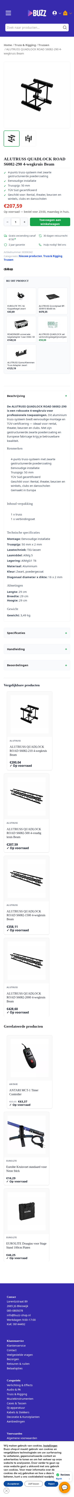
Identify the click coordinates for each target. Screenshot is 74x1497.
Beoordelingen (37, 665)
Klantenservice (16, 1345)
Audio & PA (14, 1389)
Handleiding (37, 649)
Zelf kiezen (33, 1483)
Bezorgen (13, 1359)
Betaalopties (15, 1368)
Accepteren (13, 1483)
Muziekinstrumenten (20, 1398)
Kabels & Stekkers (18, 1412)
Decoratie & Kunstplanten (23, 1417)
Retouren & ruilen (18, 1364)
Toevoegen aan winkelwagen (50, 222)
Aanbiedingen (16, 1421)
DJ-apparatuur (16, 1407)
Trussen (43, 45)
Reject (51, 1483)
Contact (12, 1350)
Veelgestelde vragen (20, 1355)
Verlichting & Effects (20, 1385)
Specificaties (37, 633)
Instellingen (50, 1446)
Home (8, 45)
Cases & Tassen (16, 1403)
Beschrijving (37, 396)
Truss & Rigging (25, 45)
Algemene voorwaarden (22, 1438)
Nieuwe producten (30, 256)
